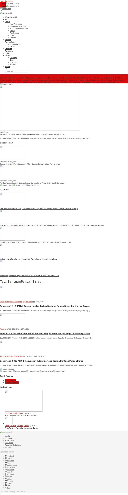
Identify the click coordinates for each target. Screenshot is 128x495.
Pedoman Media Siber (13, 445)
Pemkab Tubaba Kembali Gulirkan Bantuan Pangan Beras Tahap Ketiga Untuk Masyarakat (32, 183)
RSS (8, 487)
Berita (2, 301)
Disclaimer (9, 443)
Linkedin (10, 472)
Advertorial (4, 329)
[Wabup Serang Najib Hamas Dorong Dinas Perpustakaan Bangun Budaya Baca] (12, 257)
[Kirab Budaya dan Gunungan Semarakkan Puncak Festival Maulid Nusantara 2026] (12, 273)
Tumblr (9, 463)
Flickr (9, 485)
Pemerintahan (17, 356)
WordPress (11, 467)
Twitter (9, 458)
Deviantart (10, 474)
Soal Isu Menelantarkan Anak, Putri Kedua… (21, 415)
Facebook (10, 456)
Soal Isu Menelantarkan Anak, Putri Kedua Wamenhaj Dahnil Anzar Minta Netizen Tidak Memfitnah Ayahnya (39, 78)
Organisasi (27, 301)
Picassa (9, 483)
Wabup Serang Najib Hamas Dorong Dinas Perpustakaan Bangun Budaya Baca (30, 82)
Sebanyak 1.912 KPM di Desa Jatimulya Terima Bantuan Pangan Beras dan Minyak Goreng (33, 134)
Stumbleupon (12, 465)
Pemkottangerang (12, 382)
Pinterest (10, 460)
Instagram (10, 469)
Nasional (8, 356)
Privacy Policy (10, 440)
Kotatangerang (10, 380)
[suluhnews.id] (6, 13)
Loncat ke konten (6, 1)
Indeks (7, 436)
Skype (9, 478)
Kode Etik (8, 438)
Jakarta (13, 426)
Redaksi (8, 447)
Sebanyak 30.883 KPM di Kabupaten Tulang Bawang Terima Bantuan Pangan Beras (30, 164)
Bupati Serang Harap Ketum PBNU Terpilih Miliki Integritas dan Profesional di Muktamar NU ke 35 (35, 242)
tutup (3, 4)
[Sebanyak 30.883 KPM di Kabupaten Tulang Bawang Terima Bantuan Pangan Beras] (12, 159)
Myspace (10, 476)
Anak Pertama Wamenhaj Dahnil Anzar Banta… (22, 428)
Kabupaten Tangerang (13, 301)
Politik (20, 413)
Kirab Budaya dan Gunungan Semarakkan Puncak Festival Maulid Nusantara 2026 (89, 82)
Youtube (10, 481)
